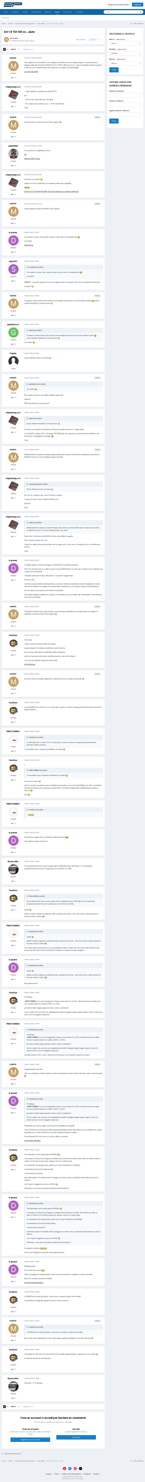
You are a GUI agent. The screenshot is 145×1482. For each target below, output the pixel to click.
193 (14, 78)
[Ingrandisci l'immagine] (77, 67)
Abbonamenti (36, 12)
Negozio (48, 12)
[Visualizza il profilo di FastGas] (13, 643)
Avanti (13, 49)
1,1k (14, 751)
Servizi (25, 12)
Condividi (81, 39)
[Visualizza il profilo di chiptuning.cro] (13, 95)
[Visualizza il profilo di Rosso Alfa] (13, 869)
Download (5, 18)
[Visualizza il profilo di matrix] (6, 39)
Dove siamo (68, 12)
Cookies (96, 1474)
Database (15, 12)
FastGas (13, 635)
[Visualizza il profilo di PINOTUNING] (13, 739)
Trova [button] (114, 70)
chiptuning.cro (13, 87)
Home (6, 12)
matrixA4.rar (28, 245)
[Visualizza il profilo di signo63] (13, 269)
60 (14, 881)
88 (14, 281)
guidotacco (13, 324)
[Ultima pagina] (18, 49)
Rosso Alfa (13, 861)
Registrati (137, 4)
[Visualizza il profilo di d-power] (13, 240)
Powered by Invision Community (72, 1479)
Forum (57, 12)
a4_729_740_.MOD (31, 72)
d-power (13, 232)
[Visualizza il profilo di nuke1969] (13, 154)
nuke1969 (13, 146)
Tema (56, 1474)
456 (14, 166)
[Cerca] (140, 12)
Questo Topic (130, 12)
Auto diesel (30, 41)
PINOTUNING (13, 731)
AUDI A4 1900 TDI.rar (32, 159)
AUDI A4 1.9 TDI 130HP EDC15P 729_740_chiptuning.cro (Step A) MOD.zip (51, 192)
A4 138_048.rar (29, 664)
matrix (15, 38)
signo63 (13, 261)
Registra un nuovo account (30, 1440)
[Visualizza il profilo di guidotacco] (13, 332)
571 (14, 106)
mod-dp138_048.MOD (32, 1141)
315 (14, 252)
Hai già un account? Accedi (118, 5)
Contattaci (79, 12)
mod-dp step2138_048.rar (34, 1283)
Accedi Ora (76, 1437)
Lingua (48, 1474)
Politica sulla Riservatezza (71, 1474)
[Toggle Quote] (28, 267)
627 (14, 344)
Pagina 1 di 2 (27, 49)
